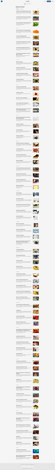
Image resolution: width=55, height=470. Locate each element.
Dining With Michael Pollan (20, 347)
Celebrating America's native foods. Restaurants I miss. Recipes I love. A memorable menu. (23, 56)
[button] (25, 4)
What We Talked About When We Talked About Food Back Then (23, 118)
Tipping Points (18, 379)
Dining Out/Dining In (19, 160)
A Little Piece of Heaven (20, 393)
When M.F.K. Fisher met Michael (21, 97)
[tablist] (20, 9)
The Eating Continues (20, 79)
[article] (27, 13)
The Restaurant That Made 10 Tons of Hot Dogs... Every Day (23, 54)
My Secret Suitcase (19, 61)
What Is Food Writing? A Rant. (21, 154)
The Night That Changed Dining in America (23, 11)
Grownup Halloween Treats (21, 285)
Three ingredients (19, 412)
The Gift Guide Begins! (20, 249)
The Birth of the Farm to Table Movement (23, 291)
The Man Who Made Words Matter (22, 73)
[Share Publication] (46, 1)
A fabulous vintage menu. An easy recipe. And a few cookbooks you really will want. (23, 24)
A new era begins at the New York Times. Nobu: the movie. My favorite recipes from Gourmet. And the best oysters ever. (24, 401)
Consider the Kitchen (19, 198)
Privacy (27, 464)
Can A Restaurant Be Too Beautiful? (22, 430)
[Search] (44, 1)
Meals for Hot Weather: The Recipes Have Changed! (23, 373)
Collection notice (32, 464)
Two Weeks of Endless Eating (21, 86)
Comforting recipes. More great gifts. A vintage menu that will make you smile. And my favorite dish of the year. (23, 236)
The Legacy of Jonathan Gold (21, 361)
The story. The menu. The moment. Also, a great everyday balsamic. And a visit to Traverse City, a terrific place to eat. (23, 12)
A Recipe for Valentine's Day (21, 179)
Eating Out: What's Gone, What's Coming (23, 204)
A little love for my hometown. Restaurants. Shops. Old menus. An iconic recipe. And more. (23, 104)
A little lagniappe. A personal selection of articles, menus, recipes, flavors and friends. (23, 137)
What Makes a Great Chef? (20, 210)
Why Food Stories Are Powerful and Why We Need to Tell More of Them (23, 456)
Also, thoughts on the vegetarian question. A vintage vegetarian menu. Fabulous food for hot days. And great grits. (23, 37)
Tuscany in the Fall (19, 260)
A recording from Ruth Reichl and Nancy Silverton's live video (24, 413)
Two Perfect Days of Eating (20, 273)
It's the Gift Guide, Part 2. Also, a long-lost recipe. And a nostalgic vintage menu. (23, 243)
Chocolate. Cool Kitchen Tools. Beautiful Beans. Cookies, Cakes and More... (23, 241)
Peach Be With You (19, 353)
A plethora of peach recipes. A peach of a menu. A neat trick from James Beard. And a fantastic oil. (24, 355)
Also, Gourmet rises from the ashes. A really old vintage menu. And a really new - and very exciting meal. (23, 206)
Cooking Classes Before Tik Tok (21, 366)
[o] (36, 414)
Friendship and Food (19, 92)
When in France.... (19, 405)
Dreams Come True (19, 266)
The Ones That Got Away (20, 316)
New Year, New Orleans (20, 223)
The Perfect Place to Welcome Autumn (22, 304)
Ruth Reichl (19, 19)
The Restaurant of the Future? (21, 449)
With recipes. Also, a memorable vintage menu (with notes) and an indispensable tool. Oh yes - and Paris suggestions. (23, 69)
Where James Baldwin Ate (20, 229)
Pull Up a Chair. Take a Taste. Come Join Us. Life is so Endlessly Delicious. (23, 109)
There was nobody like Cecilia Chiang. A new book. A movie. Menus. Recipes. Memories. (24, 420)
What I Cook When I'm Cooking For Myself (23, 30)
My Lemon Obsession (20, 185)
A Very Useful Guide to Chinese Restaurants (23, 22)
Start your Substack (25, 466)
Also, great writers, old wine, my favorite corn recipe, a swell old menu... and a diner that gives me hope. (24, 43)
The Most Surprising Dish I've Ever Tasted (23, 41)
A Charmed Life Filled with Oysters (22, 279)
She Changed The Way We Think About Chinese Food (23, 418)
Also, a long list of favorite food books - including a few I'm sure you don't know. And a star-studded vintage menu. (23, 262)
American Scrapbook (19, 135)
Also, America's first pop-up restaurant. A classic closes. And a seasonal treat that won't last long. (24, 332)
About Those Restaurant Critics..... (22, 399)
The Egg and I (18, 310)
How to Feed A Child (19, 216)
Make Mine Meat (19, 442)
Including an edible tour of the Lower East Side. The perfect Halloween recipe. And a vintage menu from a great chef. (23, 275)
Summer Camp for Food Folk (21, 173)
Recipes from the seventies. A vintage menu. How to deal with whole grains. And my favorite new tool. (23, 368)
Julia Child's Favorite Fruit (20, 336)
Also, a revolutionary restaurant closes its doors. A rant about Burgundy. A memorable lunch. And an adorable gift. (24, 458)
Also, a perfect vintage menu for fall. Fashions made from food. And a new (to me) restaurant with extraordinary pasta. (24, 292)
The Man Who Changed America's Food (23, 47)
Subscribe (48, 1)
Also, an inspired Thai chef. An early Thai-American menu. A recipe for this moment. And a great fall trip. (24, 18)
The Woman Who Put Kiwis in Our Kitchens (23, 16)
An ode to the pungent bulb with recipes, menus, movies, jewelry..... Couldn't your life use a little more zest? (23, 131)
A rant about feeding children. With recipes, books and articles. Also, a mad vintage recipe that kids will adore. (23, 111)
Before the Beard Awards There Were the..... (23, 424)
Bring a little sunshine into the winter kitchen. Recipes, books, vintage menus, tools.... (24, 187)
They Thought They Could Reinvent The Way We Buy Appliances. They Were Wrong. (24, 330)
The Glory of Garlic (19, 129)
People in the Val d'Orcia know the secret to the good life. (23, 256)
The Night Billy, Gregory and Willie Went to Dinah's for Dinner (23, 387)
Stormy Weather (19, 192)
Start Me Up (18, 436)
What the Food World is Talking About (22, 143)
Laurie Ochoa (29, 414)
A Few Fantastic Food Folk (20, 255)
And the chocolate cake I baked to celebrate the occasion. (23, 98)
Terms (29, 464)
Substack (24, 468)
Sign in (53, 1)
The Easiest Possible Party (20, 67)
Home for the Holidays (20, 235)
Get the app (31, 466)
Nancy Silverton (24, 414)
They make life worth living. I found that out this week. (23, 93)
